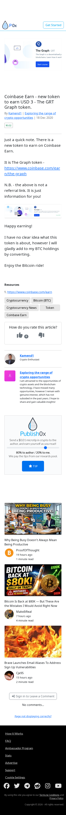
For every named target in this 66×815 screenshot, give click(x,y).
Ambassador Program (19, 748)
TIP (35, 466)
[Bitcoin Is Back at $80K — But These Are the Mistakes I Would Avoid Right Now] (33, 580)
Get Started (53, 25)
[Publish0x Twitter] (18, 785)
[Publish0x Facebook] (7, 785)
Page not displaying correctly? (33, 716)
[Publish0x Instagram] (48, 785)
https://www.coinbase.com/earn (29, 292)
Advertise (11, 762)
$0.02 (8, 125)
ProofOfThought (27, 550)
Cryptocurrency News (22, 308)
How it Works (14, 733)
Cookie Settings (15, 777)
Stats (8, 755)
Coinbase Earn (17, 315)
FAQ (8, 740)
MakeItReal (24, 612)
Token (50, 308)
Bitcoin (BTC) (42, 300)
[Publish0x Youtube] (59, 785)
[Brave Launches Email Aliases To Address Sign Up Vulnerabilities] (33, 642)
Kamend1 (15, 113)
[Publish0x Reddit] (38, 785)
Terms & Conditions (49, 795)
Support (10, 770)
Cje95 (20, 673)
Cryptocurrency (17, 300)
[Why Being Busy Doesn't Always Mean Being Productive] (33, 519)
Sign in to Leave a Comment (34, 696)
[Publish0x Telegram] (28, 785)
